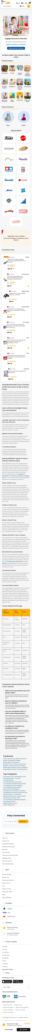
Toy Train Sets (16, 794)
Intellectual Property (8, 846)
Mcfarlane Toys (7, 764)
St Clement (5, 952)
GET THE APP (23, 1029)
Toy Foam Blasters (8, 799)
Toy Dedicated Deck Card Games (12, 782)
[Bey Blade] (8, 211)
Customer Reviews (8, 880)
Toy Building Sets (7, 792)
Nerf (18, 766)
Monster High (6, 762)
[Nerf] (23, 148)
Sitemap (4, 849)
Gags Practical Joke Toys (9, 803)
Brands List (5, 877)
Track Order (6, 852)
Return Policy (6, 883)
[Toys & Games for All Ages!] (16, 26)
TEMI (23, 668)
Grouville (5, 964)
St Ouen (4, 949)
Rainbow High (6, 767)
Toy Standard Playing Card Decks (12, 787)
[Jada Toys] (8, 190)
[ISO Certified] (19, 996)
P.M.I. (27, 338)
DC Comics (26, 322)
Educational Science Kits (9, 796)
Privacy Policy (21, 1020)
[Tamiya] (8, 169)
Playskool (26, 369)
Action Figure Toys (8, 776)
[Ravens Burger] (23, 201)
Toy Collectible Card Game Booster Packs (14, 783)
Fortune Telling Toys (8, 805)
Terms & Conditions (9, 1020)
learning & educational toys (14, 561)
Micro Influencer (7, 861)
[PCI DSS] (6, 996)
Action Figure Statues (9, 801)
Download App (6, 874)
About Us (5, 838)
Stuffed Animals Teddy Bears (11, 789)
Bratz (24, 769)
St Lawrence (6, 955)
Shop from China (20, 1010)
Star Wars (19, 769)
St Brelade (5, 958)
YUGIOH (22, 766)
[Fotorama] (23, 169)
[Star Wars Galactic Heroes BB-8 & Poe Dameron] (5, 374)
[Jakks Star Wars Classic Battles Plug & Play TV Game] (6, 296)
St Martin (5, 966)
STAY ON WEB (9, 1029)
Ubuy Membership (7, 864)
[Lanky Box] (16, 221)
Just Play (14, 764)
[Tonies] (23, 180)
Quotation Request (8, 844)
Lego (13, 758)
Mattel (27, 257)
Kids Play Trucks (7, 794)
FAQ (3, 886)
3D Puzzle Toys (15, 798)
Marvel (14, 769)
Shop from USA (7, 1005)
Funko (4, 758)
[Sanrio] (8, 180)
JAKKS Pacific (25, 291)
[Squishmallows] (8, 159)
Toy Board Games (8, 780)
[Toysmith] (23, 159)
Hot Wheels (11, 760)
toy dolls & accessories (16, 476)
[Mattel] (23, 138)
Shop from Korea (8, 1010)
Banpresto (6, 766)
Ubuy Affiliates (6, 897)
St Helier (4, 946)
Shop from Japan (8, 1007)
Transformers (25, 274)
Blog (3, 894)
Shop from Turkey (8, 1012)
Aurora (18, 767)
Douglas (17, 760)
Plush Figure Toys (7, 790)
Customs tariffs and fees (10, 855)
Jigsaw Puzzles (21, 796)
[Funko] (8, 138)
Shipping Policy (6, 858)
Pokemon (23, 758)
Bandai (13, 767)
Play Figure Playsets (8, 778)
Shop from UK (18, 1005)
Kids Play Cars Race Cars (20, 792)
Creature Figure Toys (19, 776)
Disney (5, 760)
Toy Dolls (17, 778)
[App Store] (7, 982)
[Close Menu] (2, 4)
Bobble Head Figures (19, 799)
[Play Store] (18, 982)
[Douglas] (8, 148)
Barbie (18, 758)
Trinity (4, 961)
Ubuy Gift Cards (7, 892)
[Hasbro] (23, 190)
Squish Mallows (7, 769)
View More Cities (7, 969)
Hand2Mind (24, 767)
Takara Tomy (22, 764)
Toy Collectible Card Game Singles (12, 785)
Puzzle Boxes (6, 798)
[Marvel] (23, 211)
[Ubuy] (8, 3)
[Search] (28, 6)
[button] (18, 3)
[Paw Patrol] (8, 201)
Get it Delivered (16, 48)
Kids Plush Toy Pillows (19, 790)
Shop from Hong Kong (22, 1007)
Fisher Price (13, 766)
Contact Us (5, 841)
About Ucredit (6, 889)
